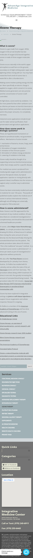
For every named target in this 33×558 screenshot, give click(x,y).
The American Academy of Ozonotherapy (14, 344)
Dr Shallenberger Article (8, 319)
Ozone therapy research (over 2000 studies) (15, 333)
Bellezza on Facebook (12, 468)
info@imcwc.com (25, 16)
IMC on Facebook (10, 465)
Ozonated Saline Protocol (9, 349)
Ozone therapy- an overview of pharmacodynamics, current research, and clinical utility (15, 326)
